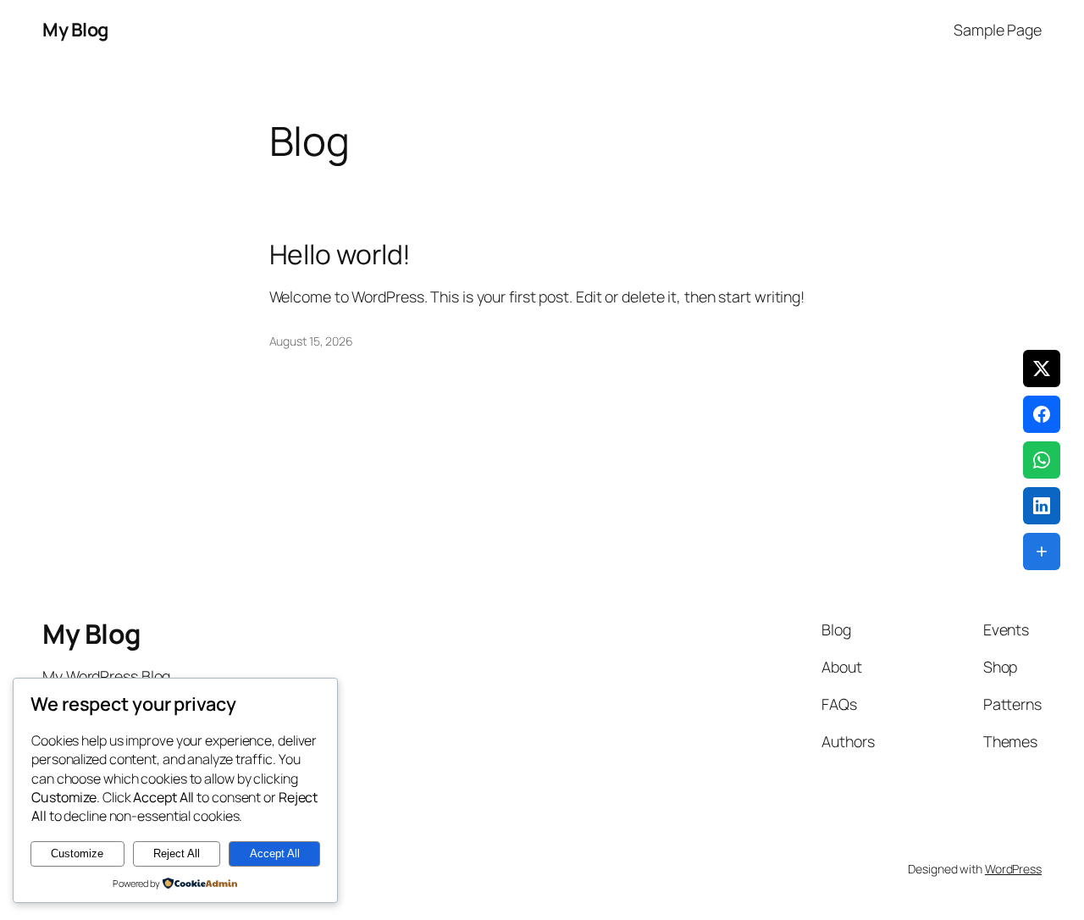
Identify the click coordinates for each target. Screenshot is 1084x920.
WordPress (1013, 869)
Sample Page (998, 29)
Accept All (275, 853)
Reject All (176, 853)
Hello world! (340, 255)
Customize (77, 853)
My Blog (75, 29)
